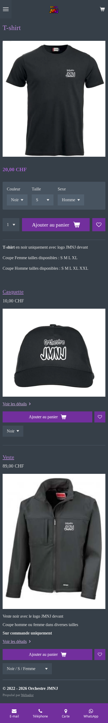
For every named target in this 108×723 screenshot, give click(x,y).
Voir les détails (15, 404)
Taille (36, 189)
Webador (27, 695)
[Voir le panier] (102, 9)
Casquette (13, 291)
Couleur (13, 189)
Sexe (62, 189)
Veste (8, 457)
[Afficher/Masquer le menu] (6, 9)
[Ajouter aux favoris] (98, 224)
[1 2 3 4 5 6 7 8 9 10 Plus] (11, 224)
